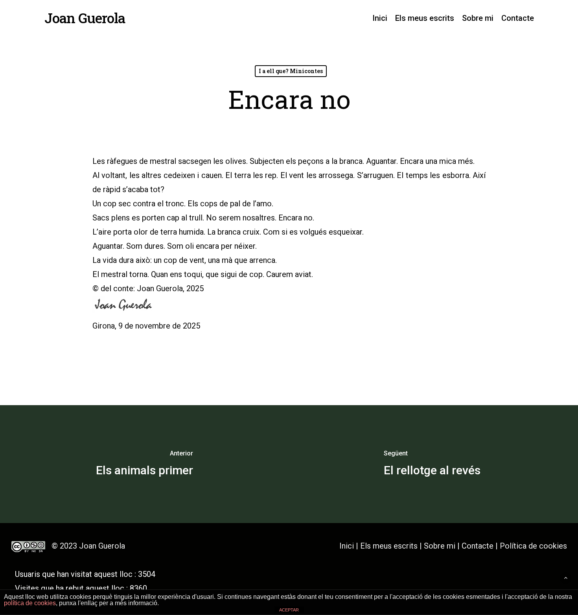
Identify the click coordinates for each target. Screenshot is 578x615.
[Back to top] (565, 578)
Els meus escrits (390, 546)
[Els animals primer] (144, 464)
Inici (346, 546)
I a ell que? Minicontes (291, 71)
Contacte (477, 546)
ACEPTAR (289, 610)
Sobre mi (439, 546)
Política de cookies (533, 546)
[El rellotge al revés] (433, 464)
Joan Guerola (84, 18)
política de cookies (30, 603)
